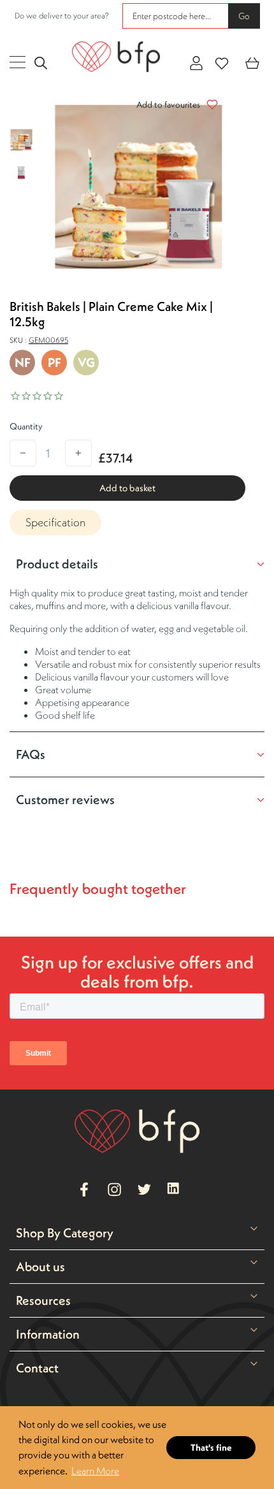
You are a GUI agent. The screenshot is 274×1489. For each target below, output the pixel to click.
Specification (55, 522)
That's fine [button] (211, 1447)
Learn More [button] (95, 1470)
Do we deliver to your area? (62, 15)
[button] (174, 104)
